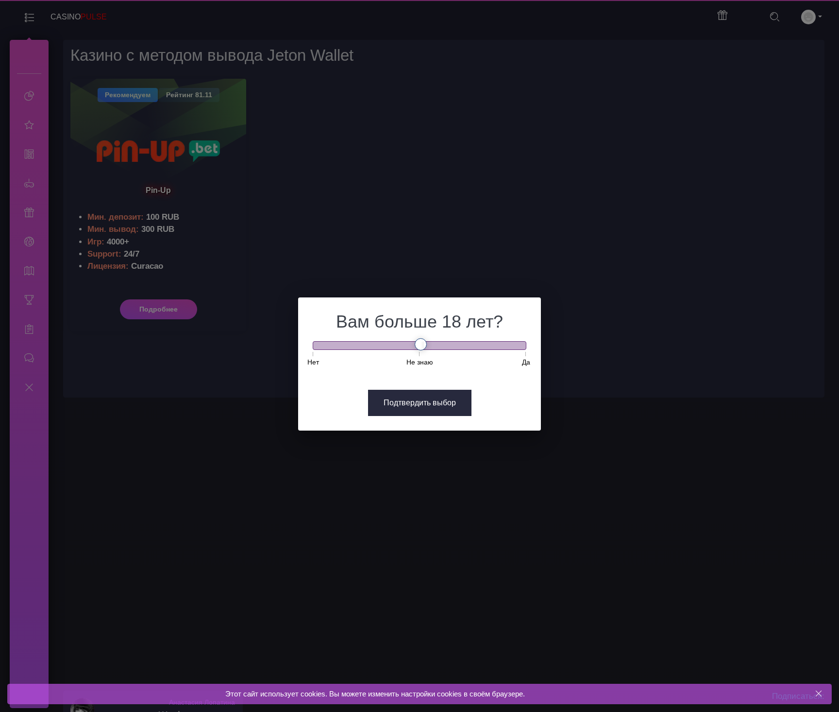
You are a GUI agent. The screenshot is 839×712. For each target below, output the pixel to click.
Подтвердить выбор (420, 403)
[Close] (818, 694)
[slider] (421, 344)
